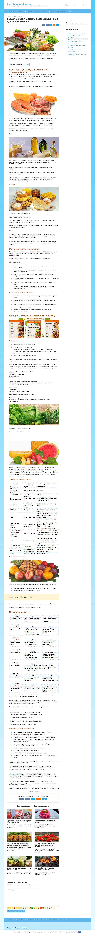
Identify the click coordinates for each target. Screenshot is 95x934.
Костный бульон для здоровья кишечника (77, 55)
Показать (25, 64)
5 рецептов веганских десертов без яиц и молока (19, 821)
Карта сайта (19, 920)
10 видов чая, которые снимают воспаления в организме (78, 40)
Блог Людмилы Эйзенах (19, 4)
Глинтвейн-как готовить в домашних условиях (44, 869)
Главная (68, 5)
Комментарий (11, 890)
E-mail (27, 885)
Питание (19, 11)
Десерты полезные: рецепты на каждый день (19, 869)
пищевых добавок (15, 774)
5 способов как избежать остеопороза (75, 50)
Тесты (71, 11)
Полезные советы (61, 11)
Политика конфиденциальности (34, 920)
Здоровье (11, 11)
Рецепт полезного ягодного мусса (45, 821)
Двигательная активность (32, 11)
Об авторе (76, 5)
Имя (9, 885)
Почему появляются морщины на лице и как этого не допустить (77, 35)
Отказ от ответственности (53, 920)
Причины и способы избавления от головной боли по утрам (77, 45)
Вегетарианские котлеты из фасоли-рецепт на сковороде (18, 844)
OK (80, 932)
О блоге (84, 5)
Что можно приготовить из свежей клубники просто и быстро (45, 845)
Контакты (66, 920)
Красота (51, 11)
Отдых (44, 11)
